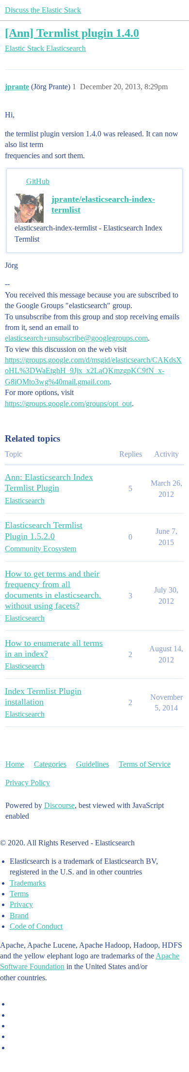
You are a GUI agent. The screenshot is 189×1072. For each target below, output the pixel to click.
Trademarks (28, 883)
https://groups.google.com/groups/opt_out (68, 403)
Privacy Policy (27, 782)
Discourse (59, 805)
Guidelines (92, 764)
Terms (19, 894)
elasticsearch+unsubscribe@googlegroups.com (76, 338)
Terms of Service (145, 764)
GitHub (37, 181)
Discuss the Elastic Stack (43, 10)
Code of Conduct (36, 926)
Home (14, 764)
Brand (19, 915)
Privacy (21, 904)
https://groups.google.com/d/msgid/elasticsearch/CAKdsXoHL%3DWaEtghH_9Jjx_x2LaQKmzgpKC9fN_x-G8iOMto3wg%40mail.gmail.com (93, 371)
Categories (50, 764)
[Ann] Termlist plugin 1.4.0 (72, 32)
